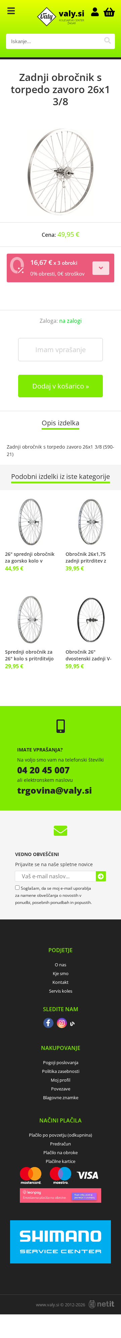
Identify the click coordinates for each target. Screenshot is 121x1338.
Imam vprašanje (60, 349)
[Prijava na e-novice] (101, 876)
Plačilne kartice (60, 1161)
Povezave (60, 1089)
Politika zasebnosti (60, 1071)
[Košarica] (108, 12)
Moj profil (60, 1080)
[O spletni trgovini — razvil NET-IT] (101, 1304)
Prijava (98, 12)
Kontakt (60, 982)
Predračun (60, 1144)
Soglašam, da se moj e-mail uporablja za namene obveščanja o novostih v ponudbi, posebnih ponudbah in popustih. (53, 895)
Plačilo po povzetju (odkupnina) (60, 1135)
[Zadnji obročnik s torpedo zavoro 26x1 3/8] (60, 172)
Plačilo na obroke (60, 1152)
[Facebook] (48, 1024)
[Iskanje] (107, 41)
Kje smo (61, 973)
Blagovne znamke (60, 1097)
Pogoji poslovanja (60, 1062)
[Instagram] (62, 1024)
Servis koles (60, 991)
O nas (60, 965)
